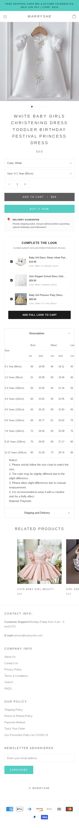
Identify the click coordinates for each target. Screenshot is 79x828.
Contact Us (11, 663)
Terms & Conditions (16, 675)
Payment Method (14, 722)
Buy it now (39, 209)
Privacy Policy (13, 669)
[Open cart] (74, 16)
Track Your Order (14, 728)
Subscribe (19, 769)
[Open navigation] (5, 16)
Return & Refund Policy (18, 715)
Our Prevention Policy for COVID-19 (26, 735)
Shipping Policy (13, 709)
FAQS (8, 688)
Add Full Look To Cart (39, 315)
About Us (10, 656)
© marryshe (39, 788)
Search (8, 682)
